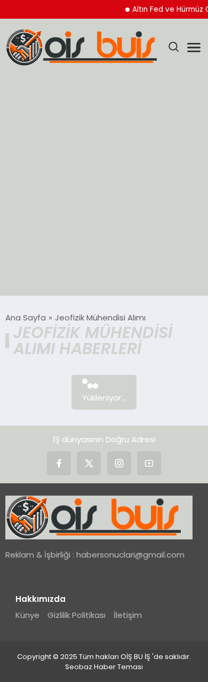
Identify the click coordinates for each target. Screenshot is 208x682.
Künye (27, 615)
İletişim (128, 615)
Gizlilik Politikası (76, 615)
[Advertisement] (104, 186)
